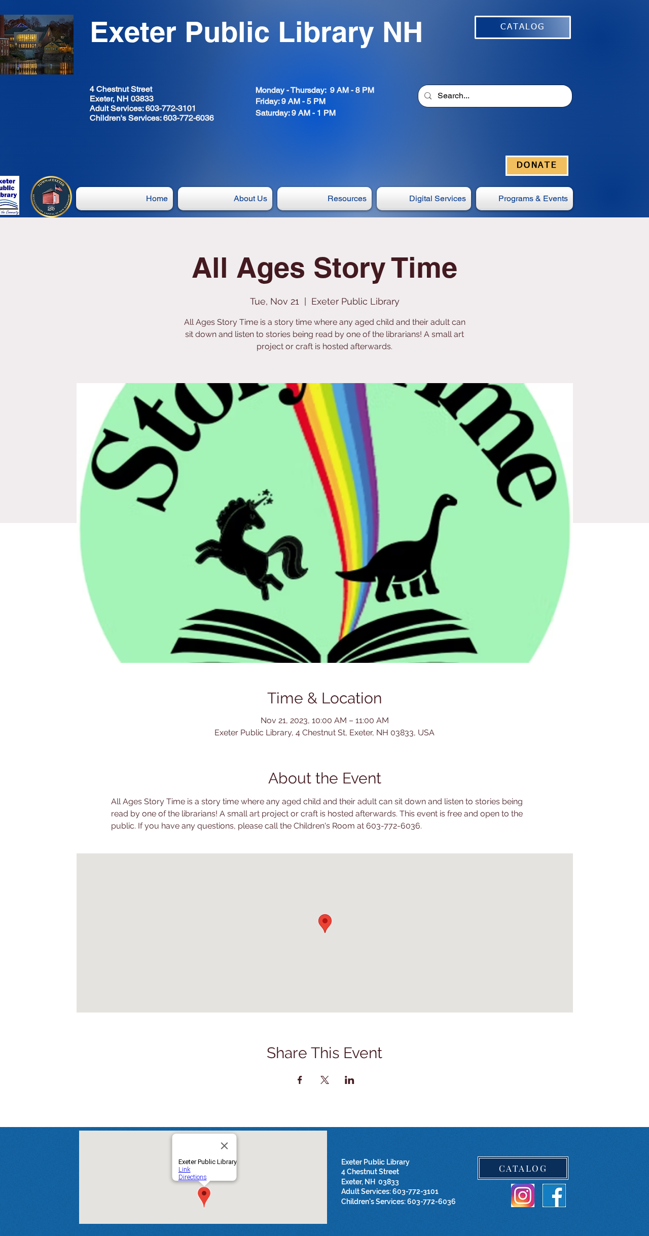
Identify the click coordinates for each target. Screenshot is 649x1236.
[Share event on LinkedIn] (349, 1080)
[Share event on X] (325, 1080)
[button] (424, 198)
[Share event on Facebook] (300, 1080)
